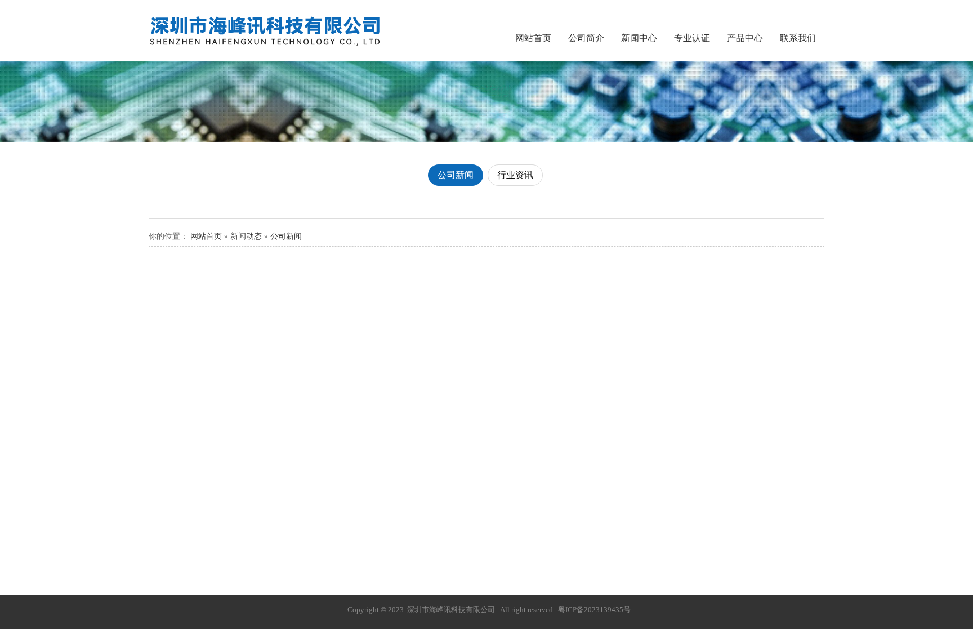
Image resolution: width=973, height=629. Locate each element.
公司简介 (586, 38)
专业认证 (692, 38)
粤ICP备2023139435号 (594, 609)
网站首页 (533, 38)
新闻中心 (639, 38)
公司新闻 (456, 175)
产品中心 (745, 38)
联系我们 (798, 38)
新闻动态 (246, 236)
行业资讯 (515, 175)
